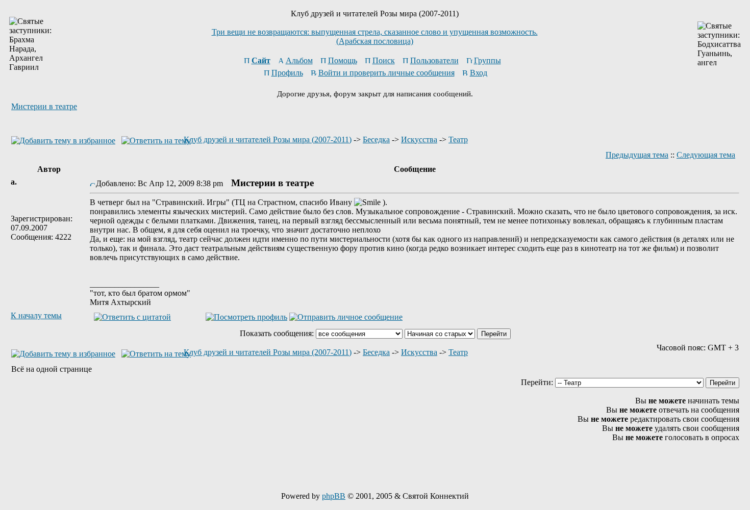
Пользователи (434, 60)
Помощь (342, 60)
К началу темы (36, 315)
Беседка (376, 139)
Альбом (299, 60)
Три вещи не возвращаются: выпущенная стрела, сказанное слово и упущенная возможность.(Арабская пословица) (375, 36)
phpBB (333, 496)
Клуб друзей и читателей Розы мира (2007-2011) (268, 139)
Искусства (419, 139)
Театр (458, 139)
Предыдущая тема (637, 154)
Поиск (383, 60)
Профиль (287, 72)
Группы (487, 60)
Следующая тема (706, 154)
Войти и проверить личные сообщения (386, 72)
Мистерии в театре (44, 106)
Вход (478, 72)
